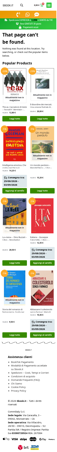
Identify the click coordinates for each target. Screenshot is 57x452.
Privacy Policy (18, 390)
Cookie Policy (18, 387)
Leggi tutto (14, 118)
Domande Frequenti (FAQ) (25, 379)
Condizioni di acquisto (23, 376)
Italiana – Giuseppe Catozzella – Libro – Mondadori (39, 238)
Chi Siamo (16, 383)
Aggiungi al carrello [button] (14, 190)
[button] (49, 5)
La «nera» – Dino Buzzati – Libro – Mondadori (14, 238)
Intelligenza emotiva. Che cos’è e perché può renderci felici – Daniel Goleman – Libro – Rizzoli (14, 166)
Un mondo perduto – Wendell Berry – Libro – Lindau (41, 166)
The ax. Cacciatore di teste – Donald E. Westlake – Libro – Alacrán (14, 108)
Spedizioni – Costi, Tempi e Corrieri (30, 372)
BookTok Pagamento (22, 362)
